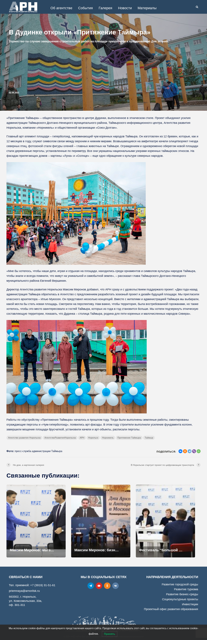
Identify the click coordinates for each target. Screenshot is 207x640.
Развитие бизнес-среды (182, 594)
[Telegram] (189, 451)
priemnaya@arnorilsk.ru (24, 590)
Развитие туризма (186, 589)
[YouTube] (99, 585)
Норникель (108, 437)
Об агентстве (61, 8)
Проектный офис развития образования (171, 609)
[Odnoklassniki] (107, 585)
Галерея (105, 8)
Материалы (147, 8)
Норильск (93, 437)
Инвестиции (190, 604)
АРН (82, 437)
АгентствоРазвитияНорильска (60, 437)
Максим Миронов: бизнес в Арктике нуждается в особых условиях (100, 550)
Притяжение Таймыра (129, 437)
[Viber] (194, 451)
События (85, 8)
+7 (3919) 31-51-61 (42, 585)
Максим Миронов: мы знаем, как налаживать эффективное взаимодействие (36, 550)
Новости (125, 8)
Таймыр (149, 437)
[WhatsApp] (199, 451)
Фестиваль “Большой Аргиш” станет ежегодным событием (165, 550)
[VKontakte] (115, 585)
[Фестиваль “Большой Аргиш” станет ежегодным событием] (165, 520)
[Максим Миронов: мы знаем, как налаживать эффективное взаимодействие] (36, 520)
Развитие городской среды (180, 584)
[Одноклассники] (185, 451)
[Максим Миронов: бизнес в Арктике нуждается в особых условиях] (100, 520)
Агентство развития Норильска (24, 437)
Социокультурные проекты (180, 599)
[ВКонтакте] (180, 451)
